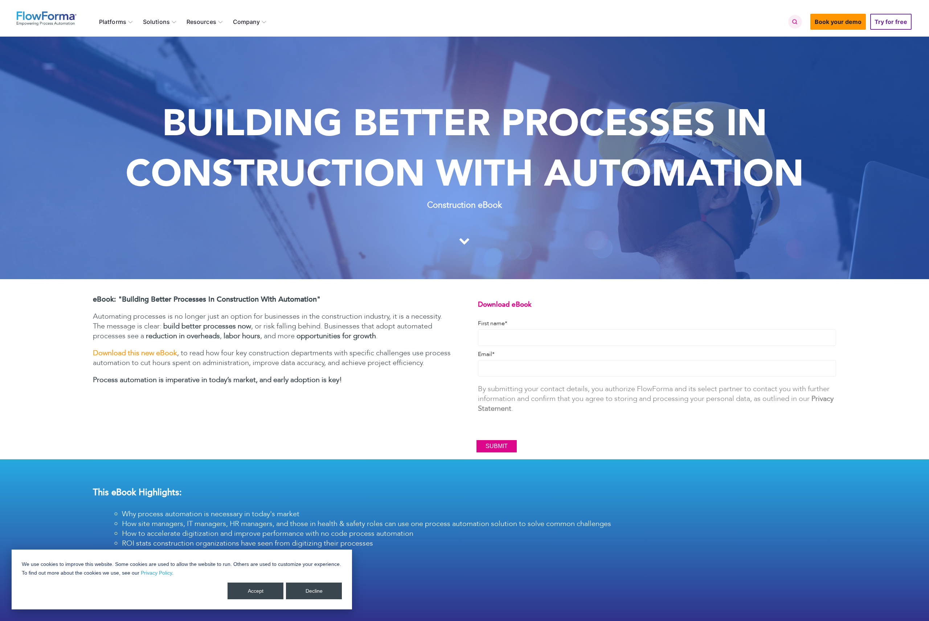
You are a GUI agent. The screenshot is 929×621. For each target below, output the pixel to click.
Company (246, 21)
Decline (314, 591)
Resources (201, 21)
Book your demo (838, 21)
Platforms (112, 21)
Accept (255, 591)
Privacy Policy (156, 573)
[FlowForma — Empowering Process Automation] (46, 18)
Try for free (891, 21)
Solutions (156, 21)
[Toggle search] (794, 22)
